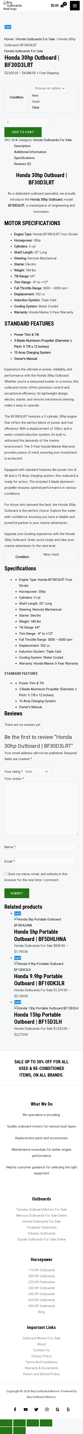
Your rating (13, 772)
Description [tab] (22, 146)
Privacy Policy (42, 1356)
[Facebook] (15, 1409)
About (41, 1344)
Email (9, 861)
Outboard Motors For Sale (41, 1338)
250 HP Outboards (41, 1288)
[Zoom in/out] (6, 1422)
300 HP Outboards (41, 1294)
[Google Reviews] (58, 1409)
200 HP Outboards (41, 1276)
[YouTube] (26, 1409)
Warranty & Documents (41, 1368)
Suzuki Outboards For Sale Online (41, 1239)
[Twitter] (36, 1409)
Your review (14, 779)
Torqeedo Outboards (42, 1227)
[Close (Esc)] (46, 1422)
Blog (41, 1312)
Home (8, 39)
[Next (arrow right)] (19, 1430)
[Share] (33, 1422)
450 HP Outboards (41, 1306)
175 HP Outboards (41, 1270)
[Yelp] (68, 1409)
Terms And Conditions (41, 1362)
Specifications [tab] (24, 158)
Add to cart (23, 132)
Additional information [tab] (30, 152)
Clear (35, 107)
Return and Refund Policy (41, 1374)
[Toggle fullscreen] (19, 1422)
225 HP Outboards (41, 1282)
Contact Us (41, 1350)
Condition (16, 97)
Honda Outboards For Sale (35, 39)
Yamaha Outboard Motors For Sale (41, 1210)
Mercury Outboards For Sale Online (41, 1215)
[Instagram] (47, 1409)
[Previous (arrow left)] (6, 1430)
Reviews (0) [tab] (22, 164)
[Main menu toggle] (75, 6)
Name (9, 847)
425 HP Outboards (41, 1300)
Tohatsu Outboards (41, 1233)
